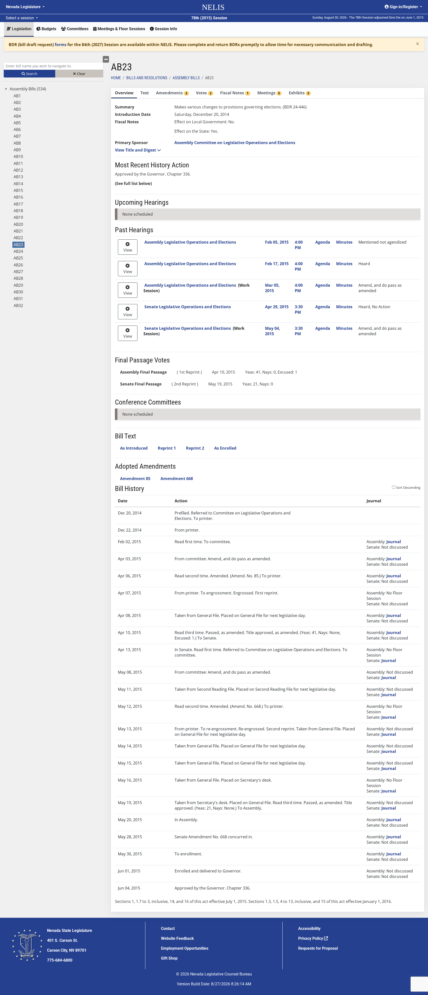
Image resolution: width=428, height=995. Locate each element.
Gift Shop (169, 958)
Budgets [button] (48, 28)
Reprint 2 (195, 448)
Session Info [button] (165, 28)
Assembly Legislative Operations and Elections (190, 242)
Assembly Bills (186, 78)
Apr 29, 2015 (277, 306)
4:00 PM (299, 244)
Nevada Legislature (24, 6)
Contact (168, 928)
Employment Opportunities (184, 948)
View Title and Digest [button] (136, 150)
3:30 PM (299, 309)
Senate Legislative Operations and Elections (187, 306)
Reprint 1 (167, 448)
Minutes (344, 242)
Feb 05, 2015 (277, 242)
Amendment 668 (176, 478)
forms (60, 44)
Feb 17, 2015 (277, 263)
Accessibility (309, 928)
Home (116, 78)
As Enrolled (225, 448)
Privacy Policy (311, 938)
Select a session (20, 18)
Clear (80, 73)
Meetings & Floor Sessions (121, 28)
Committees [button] (77, 28)
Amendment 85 (135, 478)
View (127, 250)
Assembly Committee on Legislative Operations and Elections (234, 142)
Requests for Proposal (318, 948)
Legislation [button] (21, 28)
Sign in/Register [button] (404, 6)
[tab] (124, 93)
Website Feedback (177, 938)
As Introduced (134, 448)
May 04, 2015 (272, 331)
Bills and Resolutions (146, 78)
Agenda (322, 242)
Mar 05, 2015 (272, 287)
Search (31, 73)
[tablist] (267, 500)
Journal (393, 541)
